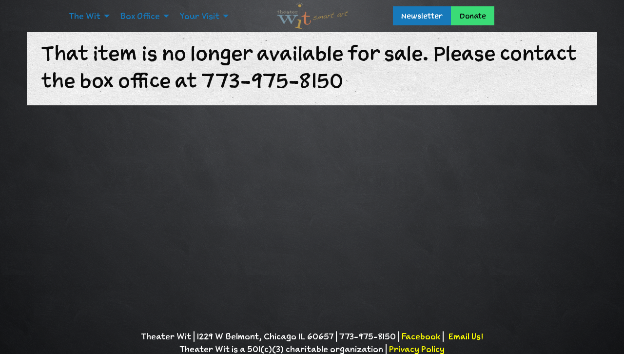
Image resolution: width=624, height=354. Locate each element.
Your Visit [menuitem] (199, 16)
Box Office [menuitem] (140, 16)
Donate (472, 15)
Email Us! (465, 336)
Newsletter (422, 15)
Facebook (421, 336)
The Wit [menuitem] (84, 16)
